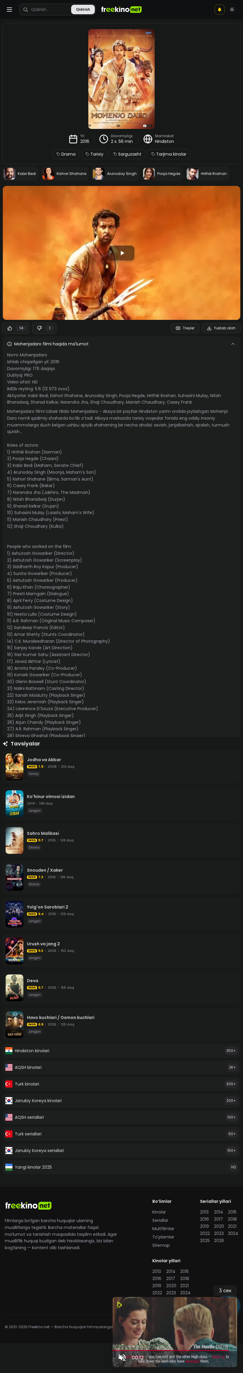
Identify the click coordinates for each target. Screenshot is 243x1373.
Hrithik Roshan (161, 396)
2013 (204, 1212)
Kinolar (159, 1212)
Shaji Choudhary (107, 402)
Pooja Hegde (132, 396)
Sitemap (161, 1245)
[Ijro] (121, 253)
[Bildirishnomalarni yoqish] (220, 9)
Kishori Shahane (66, 396)
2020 (219, 1226)
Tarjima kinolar (171, 154)
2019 (204, 1226)
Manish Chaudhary (145, 402)
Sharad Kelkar (44, 402)
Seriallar (160, 1220)
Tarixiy (96, 154)
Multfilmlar (163, 1229)
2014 (218, 1212)
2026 (219, 1241)
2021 (232, 1226)
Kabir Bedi (38, 396)
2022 (205, 1233)
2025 (205, 1241)
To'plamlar (163, 1237)
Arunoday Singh (101, 396)
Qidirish (83, 9)
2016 (84, 141)
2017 (218, 1219)
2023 (219, 1233)
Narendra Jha (74, 402)
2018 (232, 1219)
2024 (233, 1233)
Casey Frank (179, 402)
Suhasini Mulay (193, 396)
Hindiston (164, 141)
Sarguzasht (129, 154)
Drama (68, 154)
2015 (232, 1212)
